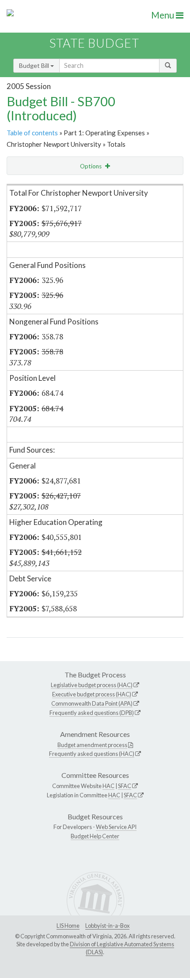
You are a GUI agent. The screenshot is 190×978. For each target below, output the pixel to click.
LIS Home (68, 925)
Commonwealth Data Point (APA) (92, 703)
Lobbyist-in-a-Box (107, 925)
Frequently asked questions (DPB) (91, 712)
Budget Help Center (95, 836)
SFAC (124, 785)
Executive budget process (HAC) (91, 694)
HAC (108, 785)
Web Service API (116, 826)
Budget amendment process (92, 744)
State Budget (94, 43)
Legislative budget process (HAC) (92, 684)
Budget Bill (34, 65)
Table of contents (32, 133)
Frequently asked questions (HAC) (91, 753)
